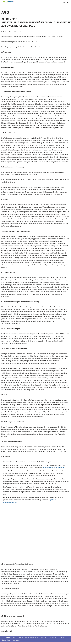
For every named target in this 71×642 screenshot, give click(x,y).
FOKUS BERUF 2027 (9, 637)
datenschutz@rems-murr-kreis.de (54, 467)
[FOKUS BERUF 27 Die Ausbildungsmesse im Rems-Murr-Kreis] (8, 2)
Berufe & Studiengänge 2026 (28, 637)
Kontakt (61, 637)
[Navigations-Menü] (64, 2)
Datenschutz (6, 640)
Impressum (16, 640)
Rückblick (53, 637)
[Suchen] (68, 2)
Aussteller (43, 637)
